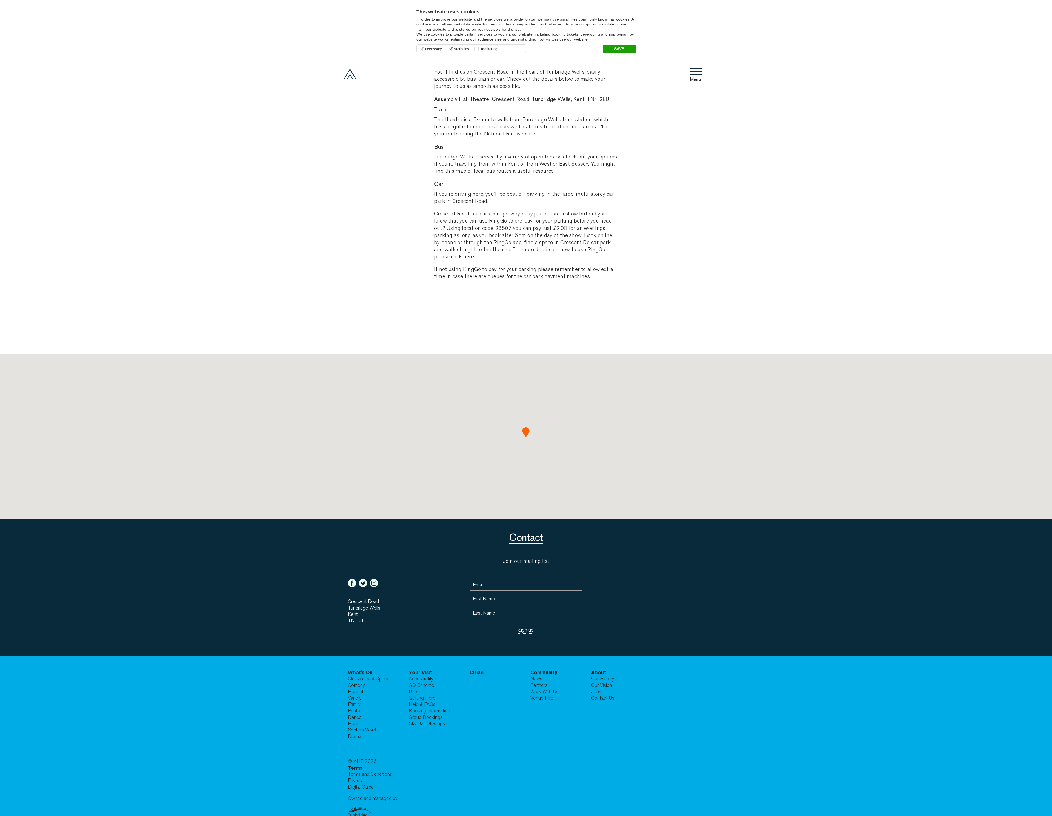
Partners (538, 685)
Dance (355, 717)
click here (462, 256)
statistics (461, 49)
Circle (477, 672)
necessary (433, 49)
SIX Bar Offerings (427, 723)
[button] (526, 432)
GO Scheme (421, 685)
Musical (355, 691)
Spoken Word (362, 730)
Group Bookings (425, 717)
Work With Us (544, 691)
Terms (355, 768)
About (598, 672)
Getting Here (422, 698)
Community (543, 672)
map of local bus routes (483, 171)
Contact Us (602, 698)
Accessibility (421, 679)
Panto (354, 711)
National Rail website (509, 134)
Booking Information (429, 711)
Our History (602, 679)
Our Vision (601, 685)
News (536, 679)
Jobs (596, 691)
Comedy (356, 685)
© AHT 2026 (362, 761)
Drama (354, 736)
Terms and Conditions (370, 774)
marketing (489, 49)
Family (354, 704)
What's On (360, 672)
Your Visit (420, 672)
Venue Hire (541, 698)
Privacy (355, 780)
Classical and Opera (368, 679)
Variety (355, 698)
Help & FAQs (422, 704)
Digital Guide (361, 787)
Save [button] (619, 49)
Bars (413, 691)
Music (354, 723)
